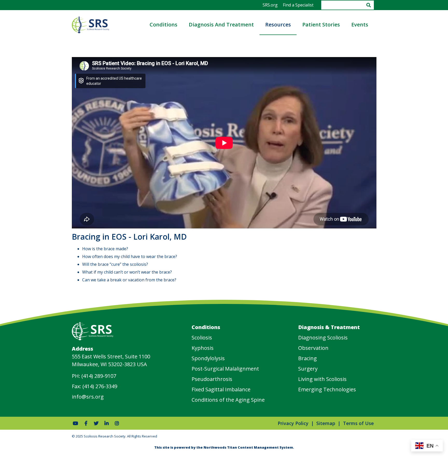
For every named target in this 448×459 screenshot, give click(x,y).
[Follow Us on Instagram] (117, 423)
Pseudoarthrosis (212, 379)
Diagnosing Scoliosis (323, 337)
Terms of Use (358, 423)
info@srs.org (88, 396)
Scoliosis (202, 337)
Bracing (307, 358)
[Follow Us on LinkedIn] (107, 423)
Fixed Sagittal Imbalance (221, 389)
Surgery (308, 368)
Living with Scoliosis (322, 379)
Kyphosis (203, 347)
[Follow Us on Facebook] (86, 423)
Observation (313, 347)
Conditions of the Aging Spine (228, 399)
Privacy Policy (293, 423)
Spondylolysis (208, 358)
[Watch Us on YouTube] (76, 423)
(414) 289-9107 (98, 375)
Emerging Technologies (327, 389)
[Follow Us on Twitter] (96, 423)
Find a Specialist (298, 5)
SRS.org (270, 5)
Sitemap (325, 423)
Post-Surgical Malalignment (225, 368)
